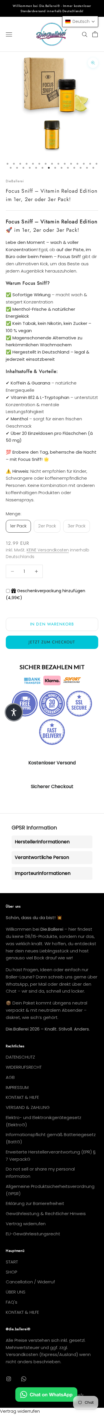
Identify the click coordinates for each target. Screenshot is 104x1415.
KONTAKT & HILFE (22, 1097)
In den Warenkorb (52, 624)
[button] (80, 21)
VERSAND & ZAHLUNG (28, 1107)
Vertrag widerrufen (26, 1224)
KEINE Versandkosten (48, 550)
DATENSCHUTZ (20, 1057)
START (12, 1262)
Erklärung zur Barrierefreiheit (35, 1203)
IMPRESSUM (17, 1087)
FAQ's (11, 1302)
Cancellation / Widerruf (30, 1282)
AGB (10, 1077)
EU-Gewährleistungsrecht (33, 1234)
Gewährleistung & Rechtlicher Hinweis (46, 1213)
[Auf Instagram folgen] (9, 1379)
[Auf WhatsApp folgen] (24, 1379)
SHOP (11, 1272)
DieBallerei (15, 181)
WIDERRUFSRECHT (24, 1067)
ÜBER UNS (15, 1292)
